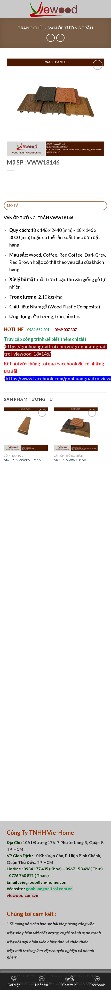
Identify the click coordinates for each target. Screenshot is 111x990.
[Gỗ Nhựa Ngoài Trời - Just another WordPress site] (55, 9)
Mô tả (12, 205)
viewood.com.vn (22, 895)
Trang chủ (30, 27)
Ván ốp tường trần (70, 27)
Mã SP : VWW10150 (70, 460)
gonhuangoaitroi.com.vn (49, 888)
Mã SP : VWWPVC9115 (22, 460)
